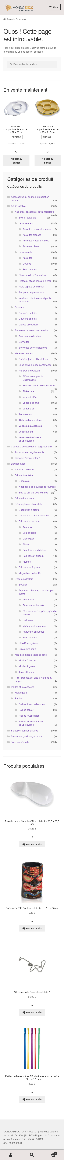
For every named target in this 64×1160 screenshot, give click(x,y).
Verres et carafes (24, 353)
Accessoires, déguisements (29, 452)
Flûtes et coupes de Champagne (33, 378)
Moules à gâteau (27, 666)
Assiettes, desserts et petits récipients (34, 211)
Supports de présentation (32, 292)
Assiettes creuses (32, 235)
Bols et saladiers (27, 217)
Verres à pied (26, 431)
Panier (49, 1152)
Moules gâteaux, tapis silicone (31, 654)
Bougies (23, 584)
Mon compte (10, 1155)
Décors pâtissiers (24, 579)
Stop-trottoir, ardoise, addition (26, 736)
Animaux (27, 527)
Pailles (18, 698)
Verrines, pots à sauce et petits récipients (35, 299)
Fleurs (26, 544)
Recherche (32, 1155)
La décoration (18, 463)
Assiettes (27, 257)
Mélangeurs (21, 692)
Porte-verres (25, 414)
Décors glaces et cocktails (28, 504)
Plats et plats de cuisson (31, 286)
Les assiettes (26, 223)
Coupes (27, 263)
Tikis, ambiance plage (30, 420)
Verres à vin (29, 408)
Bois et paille (29, 532)
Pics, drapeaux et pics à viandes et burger (33, 679)
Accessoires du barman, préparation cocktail (30, 198)
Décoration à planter (29, 509)
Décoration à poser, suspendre (35, 515)
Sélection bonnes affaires (24, 730)
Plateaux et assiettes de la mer (35, 281)
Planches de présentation (32, 275)
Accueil (10, 19)
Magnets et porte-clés (30, 573)
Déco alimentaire (24, 475)
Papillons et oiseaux (33, 556)
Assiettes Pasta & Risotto (36, 240)
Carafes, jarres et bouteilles (33, 359)
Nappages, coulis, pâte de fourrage (37, 486)
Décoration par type (29, 521)
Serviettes (24, 341)
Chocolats (24, 481)
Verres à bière (30, 397)
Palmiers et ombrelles (34, 550)
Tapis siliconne (27, 672)
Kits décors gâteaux (29, 643)
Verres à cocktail (31, 402)
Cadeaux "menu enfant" (27, 458)
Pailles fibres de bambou (32, 704)
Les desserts (25, 252)
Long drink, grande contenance (35, 365)
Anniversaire (29, 599)
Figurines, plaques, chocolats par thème (36, 592)
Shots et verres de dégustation (39, 385)
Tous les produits (20, 742)
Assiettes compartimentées (37, 229)
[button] (16, 151)
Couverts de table (28, 313)
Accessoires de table (30, 336)
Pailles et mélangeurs (22, 687)
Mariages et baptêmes (34, 626)
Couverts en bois (28, 318)
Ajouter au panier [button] (16, 160)
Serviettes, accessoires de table (31, 330)
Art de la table (18, 206)
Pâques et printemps (33, 631)
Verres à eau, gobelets (30, 425)
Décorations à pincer (30, 567)
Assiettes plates (31, 246)
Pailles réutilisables (29, 715)
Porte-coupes (30, 269)
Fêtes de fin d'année (33, 605)
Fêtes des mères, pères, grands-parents (40, 612)
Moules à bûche (27, 660)
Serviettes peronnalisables (33, 347)
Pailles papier (26, 710)
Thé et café (28, 391)
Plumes (27, 561)
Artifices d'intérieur (24, 469)
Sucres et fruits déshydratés (33, 492)
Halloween (28, 620)
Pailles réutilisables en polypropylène (31, 723)
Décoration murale (24, 498)
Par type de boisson (29, 370)
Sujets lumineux (27, 649)
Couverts (19, 307)
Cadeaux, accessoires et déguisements (32, 446)
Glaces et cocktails (29, 324)
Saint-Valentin (30, 637)
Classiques (29, 538)
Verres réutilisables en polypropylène (30, 439)
